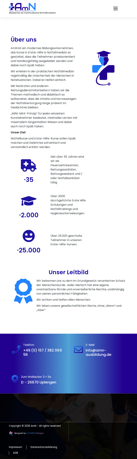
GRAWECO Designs (35, 433)
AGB (15, 453)
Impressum (15, 447)
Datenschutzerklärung (44, 447)
